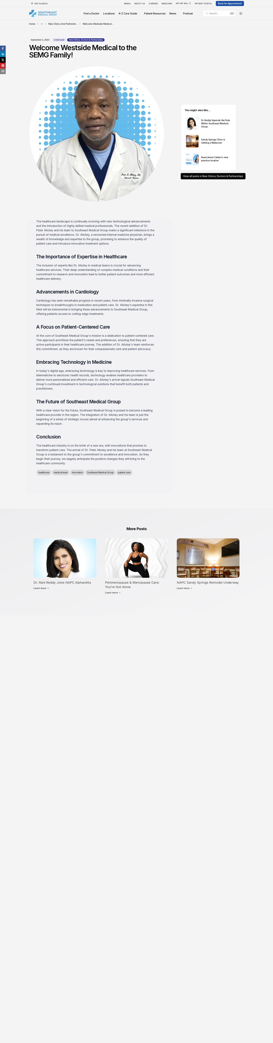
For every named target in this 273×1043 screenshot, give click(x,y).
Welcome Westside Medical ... (98, 23)
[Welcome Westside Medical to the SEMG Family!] (3, 48)
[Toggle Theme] (241, 13)
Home (32, 23)
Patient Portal (203, 3)
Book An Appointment (230, 3)
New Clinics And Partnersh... (63, 23)
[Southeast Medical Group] (43, 13)
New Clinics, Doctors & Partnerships (86, 40)
